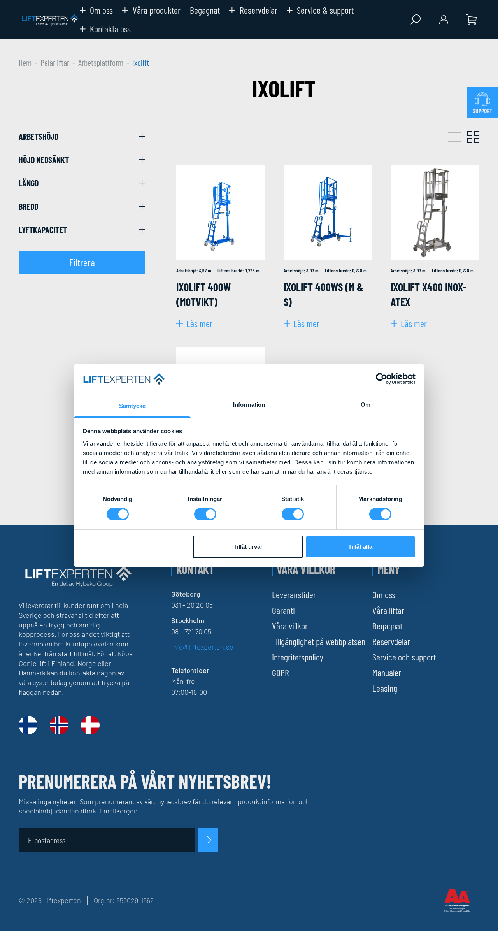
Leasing (384, 688)
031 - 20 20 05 (192, 605)
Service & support (325, 10)
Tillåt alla (360, 546)
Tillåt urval (247, 546)
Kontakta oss (110, 28)
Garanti (283, 610)
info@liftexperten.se (202, 647)
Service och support (404, 656)
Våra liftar (388, 610)
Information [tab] (249, 404)
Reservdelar (258, 10)
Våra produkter (157, 10)
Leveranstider (294, 594)
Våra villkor (290, 625)
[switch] (205, 514)
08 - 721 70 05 (191, 631)
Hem (25, 62)
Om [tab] (365, 404)
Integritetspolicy (297, 656)
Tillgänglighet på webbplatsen (318, 641)
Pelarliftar (54, 62)
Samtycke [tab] (132, 405)
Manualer (386, 672)
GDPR (280, 672)
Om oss (101, 10)
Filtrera (82, 262)
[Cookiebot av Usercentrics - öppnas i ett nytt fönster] (381, 379)
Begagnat (205, 10)
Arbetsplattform (100, 62)
